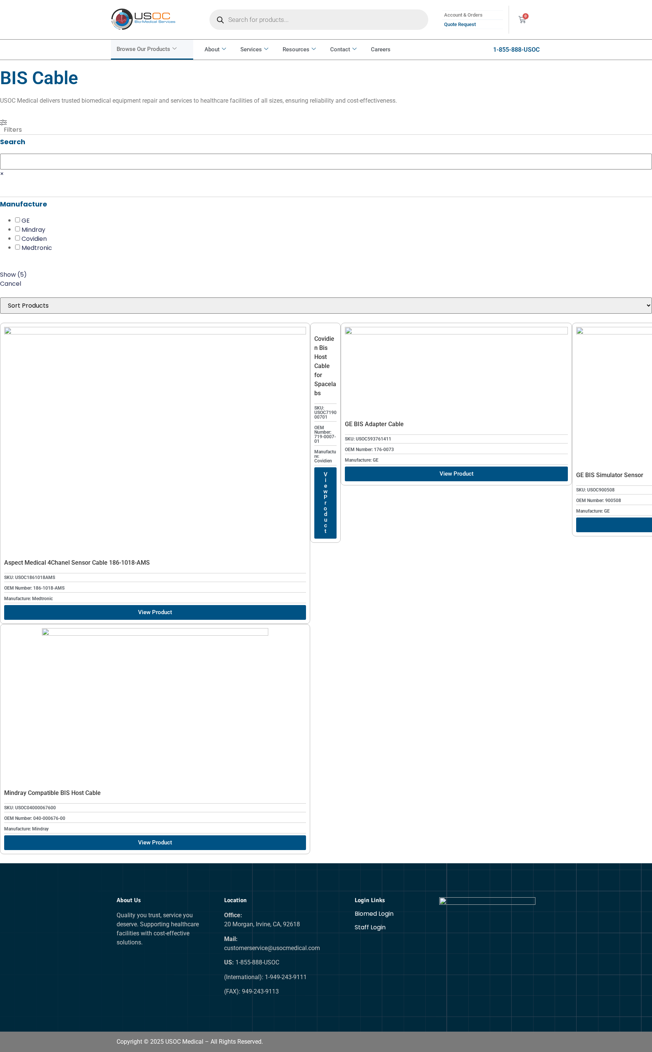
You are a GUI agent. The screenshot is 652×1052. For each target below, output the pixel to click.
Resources (296, 49)
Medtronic (37, 247)
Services (251, 49)
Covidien (34, 238)
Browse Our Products (143, 49)
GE (26, 220)
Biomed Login (374, 913)
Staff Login (370, 927)
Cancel (10, 283)
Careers (381, 49)
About (212, 49)
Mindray (33, 229)
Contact (340, 49)
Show (13, 274)
